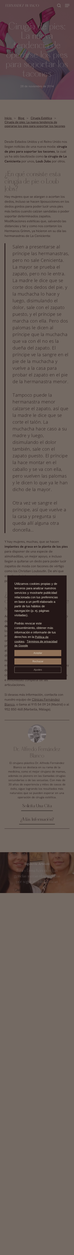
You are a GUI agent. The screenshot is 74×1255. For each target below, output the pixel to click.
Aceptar (38, 653)
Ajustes (38, 669)
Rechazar (37, 661)
